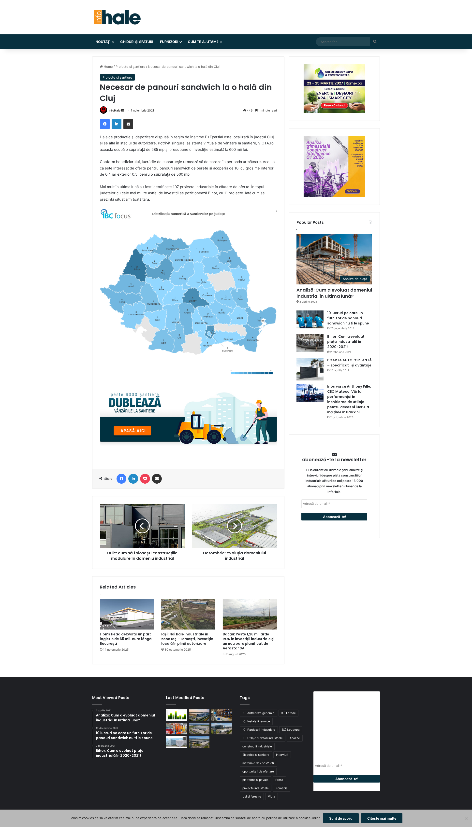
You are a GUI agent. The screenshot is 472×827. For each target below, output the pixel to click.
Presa (279, 780)
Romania (282, 788)
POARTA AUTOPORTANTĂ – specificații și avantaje (349, 363)
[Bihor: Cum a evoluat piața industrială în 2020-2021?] (310, 343)
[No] (465, 818)
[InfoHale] (116, 17)
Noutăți (103, 42)
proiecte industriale (255, 788)
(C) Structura (291, 729)
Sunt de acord (341, 818)
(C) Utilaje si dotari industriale (262, 738)
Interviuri (282, 755)
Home (108, 67)
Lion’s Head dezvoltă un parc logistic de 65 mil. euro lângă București (126, 639)
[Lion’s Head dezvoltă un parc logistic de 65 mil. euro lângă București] (127, 614)
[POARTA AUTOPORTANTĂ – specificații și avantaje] (310, 369)
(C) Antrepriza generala (258, 713)
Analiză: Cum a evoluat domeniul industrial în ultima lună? (334, 293)
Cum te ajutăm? (203, 42)
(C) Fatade (288, 713)
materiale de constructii (258, 763)
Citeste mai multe (381, 818)
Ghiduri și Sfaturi (136, 42)
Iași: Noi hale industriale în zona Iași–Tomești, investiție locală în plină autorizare (187, 639)
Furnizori (169, 42)
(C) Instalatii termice (256, 721)
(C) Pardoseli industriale (258, 729)
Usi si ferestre (251, 796)
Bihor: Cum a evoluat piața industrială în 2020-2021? (346, 341)
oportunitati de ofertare (258, 771)
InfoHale (114, 110)
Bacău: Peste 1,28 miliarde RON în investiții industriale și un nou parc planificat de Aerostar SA (248, 641)
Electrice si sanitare (255, 755)
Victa (271, 796)
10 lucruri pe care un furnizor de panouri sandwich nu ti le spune (348, 318)
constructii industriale (257, 746)
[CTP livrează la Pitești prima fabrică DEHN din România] (199, 728)
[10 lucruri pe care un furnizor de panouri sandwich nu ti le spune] (310, 319)
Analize (295, 738)
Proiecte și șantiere (130, 67)
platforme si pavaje (255, 780)
